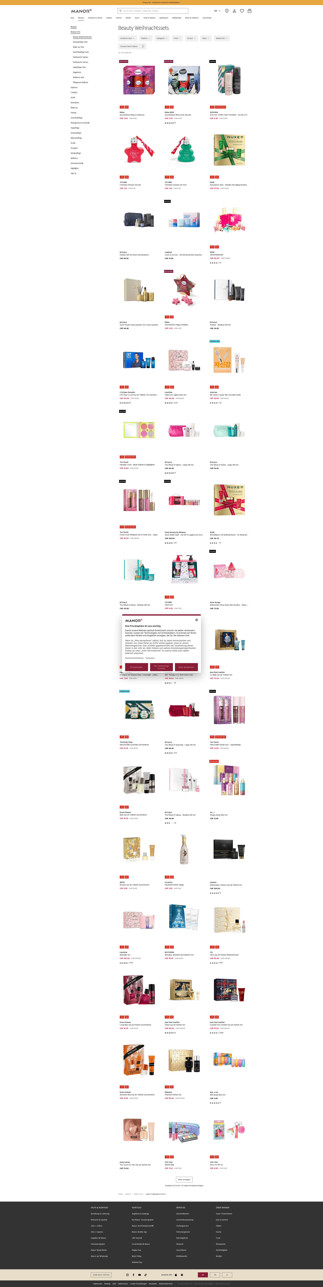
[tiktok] (145, 1274)
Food (218, 1238)
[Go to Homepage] (81, 11)
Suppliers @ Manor (98, 1238)
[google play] (181, 1274)
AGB (114, 1284)
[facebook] (133, 1274)
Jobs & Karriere (222, 1220)
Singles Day (136, 1250)
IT (227, 1275)
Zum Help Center (101, 1275)
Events (218, 1232)
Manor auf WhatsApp (99, 1256)
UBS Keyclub (137, 1238)
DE (215, 11)
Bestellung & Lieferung (100, 1214)
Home (120, 1194)
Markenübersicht (165, 1284)
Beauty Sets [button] (138, 1194)
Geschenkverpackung (184, 1220)
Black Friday (136, 1256)
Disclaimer (153, 1284)
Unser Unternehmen (224, 1214)
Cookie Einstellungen (138, 1284)
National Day (137, 1262)
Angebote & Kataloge (140, 1214)
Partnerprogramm (98, 1244)
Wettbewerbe (181, 1256)
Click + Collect (96, 1226)
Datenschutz (123, 1284)
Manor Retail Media (98, 1250)
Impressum (97, 1284)
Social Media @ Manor (141, 1244)
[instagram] (127, 1274)
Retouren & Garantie (99, 1220)
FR (215, 1275)
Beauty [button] (128, 1194)
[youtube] (139, 1274)
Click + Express (97, 1232)
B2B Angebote (182, 1238)
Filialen (218, 1226)
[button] (73, 17)
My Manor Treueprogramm (142, 1220)
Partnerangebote (183, 1232)
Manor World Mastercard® (143, 1226)
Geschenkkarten (182, 1214)
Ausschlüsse (181, 1250)
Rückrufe (179, 1244)
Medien (219, 1256)
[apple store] (175, 1274)
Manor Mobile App (139, 1232)
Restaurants (220, 1244)
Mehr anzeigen (184, 1180)
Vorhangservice (182, 1226)
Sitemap (107, 1284)
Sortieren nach (126, 38)
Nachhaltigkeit (221, 1250)
